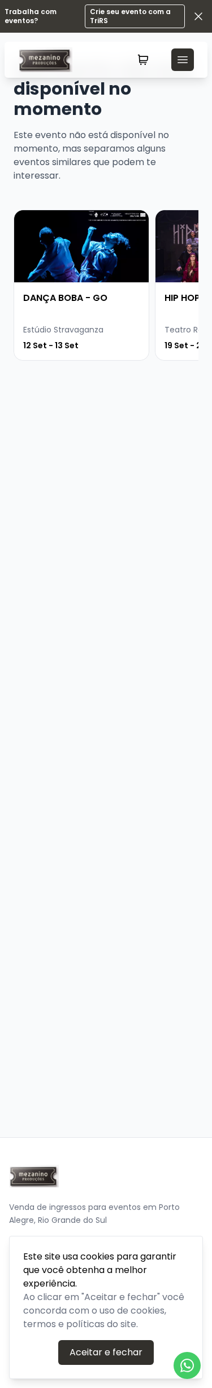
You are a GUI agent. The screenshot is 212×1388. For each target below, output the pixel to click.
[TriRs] (49, 59)
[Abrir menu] (182, 59)
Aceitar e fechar (106, 1352)
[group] (81, 285)
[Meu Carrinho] (143, 60)
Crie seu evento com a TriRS (130, 16)
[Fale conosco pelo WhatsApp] (187, 1365)
